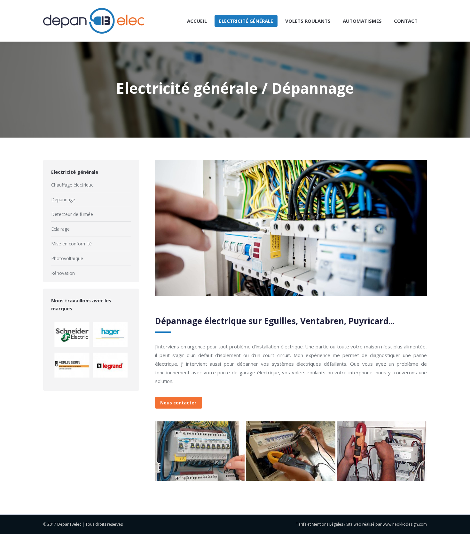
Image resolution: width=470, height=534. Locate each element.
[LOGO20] (290, 451)
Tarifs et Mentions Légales (319, 524)
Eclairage (60, 229)
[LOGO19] (200, 451)
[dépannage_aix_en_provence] (382, 451)
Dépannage (63, 199)
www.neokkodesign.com (405, 524)
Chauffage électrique (72, 185)
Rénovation (63, 273)
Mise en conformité (71, 244)
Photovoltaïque (67, 258)
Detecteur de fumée (72, 214)
